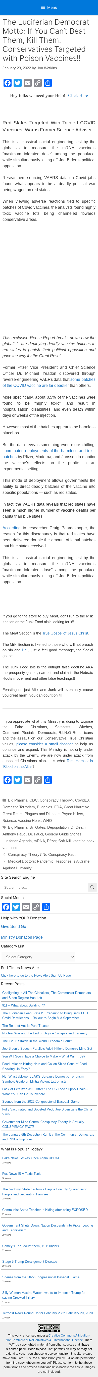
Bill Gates (37, 827)
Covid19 (82, 800)
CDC (33, 800)
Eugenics (44, 807)
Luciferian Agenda (17, 841)
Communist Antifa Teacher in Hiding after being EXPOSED (45, 1210)
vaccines (10, 847)
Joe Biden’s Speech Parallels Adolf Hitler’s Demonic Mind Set (47, 1048)
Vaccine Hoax (29, 820)
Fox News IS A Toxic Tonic (21, 1174)
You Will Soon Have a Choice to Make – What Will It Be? (43, 1056)
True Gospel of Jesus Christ (65, 633)
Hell (25, 650)
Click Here (78, 95)
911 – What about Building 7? (23, 1005)
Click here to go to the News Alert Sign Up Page (36, 975)
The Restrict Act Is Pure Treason (26, 1026)
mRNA (39, 841)
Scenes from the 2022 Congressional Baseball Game (40, 1101)
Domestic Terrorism (19, 807)
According (12, 528)
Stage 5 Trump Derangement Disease (29, 1261)
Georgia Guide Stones (63, 834)
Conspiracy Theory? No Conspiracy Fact (41, 854)
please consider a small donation (45, 744)
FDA (58, 807)
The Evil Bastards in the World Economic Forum (37, 1041)
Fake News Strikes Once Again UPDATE (32, 1158)
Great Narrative (76, 807)
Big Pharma (17, 800)
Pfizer (51, 841)
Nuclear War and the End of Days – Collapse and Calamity (44, 1033)
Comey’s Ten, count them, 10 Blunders (30, 1246)
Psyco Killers (72, 814)
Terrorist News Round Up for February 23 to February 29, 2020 (47, 1313)
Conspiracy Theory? (56, 800)
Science (9, 820)
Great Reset (13, 814)
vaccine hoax (83, 841)
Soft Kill (64, 841)
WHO (47, 820)
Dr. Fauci (35, 834)
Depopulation (58, 827)
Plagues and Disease (42, 814)
